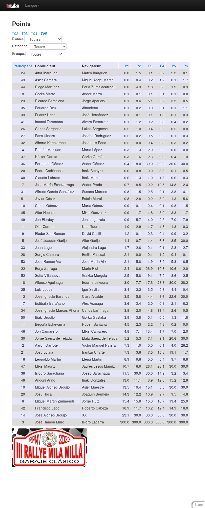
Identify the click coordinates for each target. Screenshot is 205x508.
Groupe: (18, 53)
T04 (34, 33)
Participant (23, 65)
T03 (25, 33)
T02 (15, 33)
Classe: (18, 38)
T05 (43, 33)
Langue (31, 5)
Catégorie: (20, 46)
